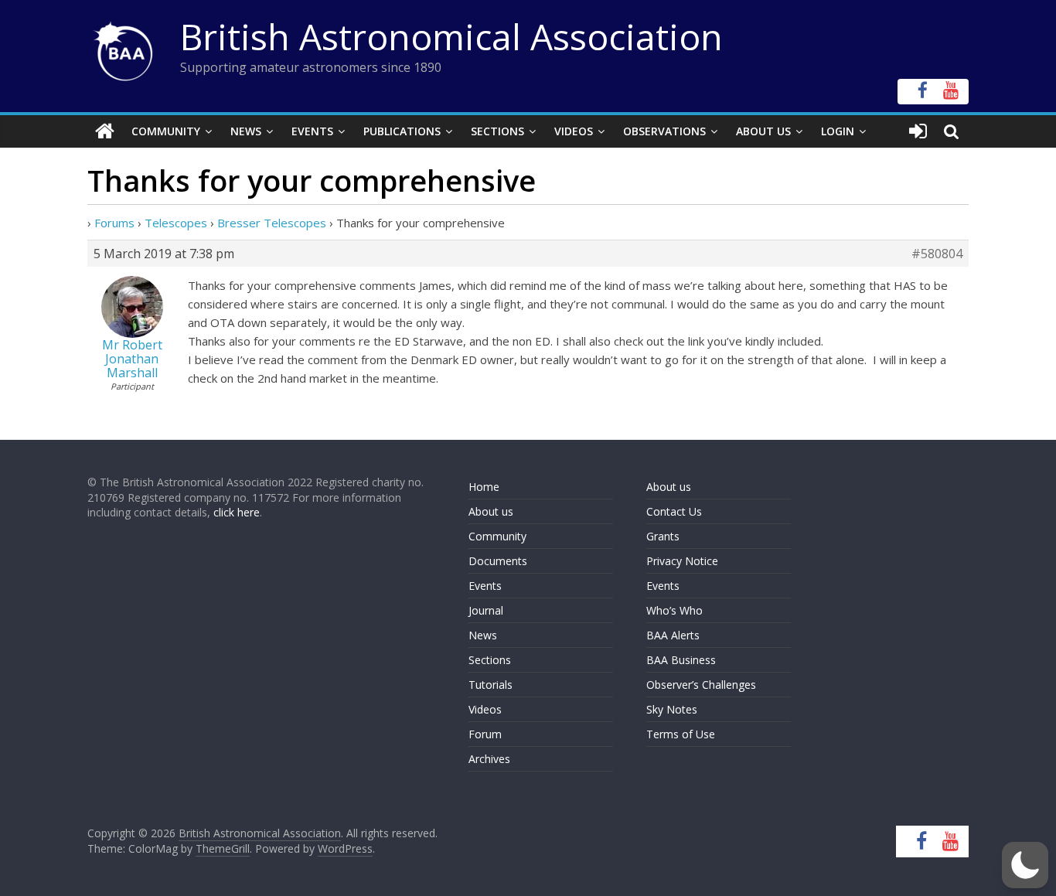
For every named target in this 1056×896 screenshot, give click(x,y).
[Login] (918, 131)
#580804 (936, 254)
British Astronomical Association (451, 36)
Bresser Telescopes (271, 222)
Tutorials (490, 684)
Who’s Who (674, 610)
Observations (664, 131)
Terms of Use (680, 734)
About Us (763, 131)
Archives (489, 758)
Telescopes (176, 222)
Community (165, 131)
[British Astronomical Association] (104, 131)
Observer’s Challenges (701, 684)
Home (483, 486)
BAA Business (681, 659)
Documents (497, 561)
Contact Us (674, 511)
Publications (402, 131)
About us (490, 511)
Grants (663, 536)
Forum (485, 734)
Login (837, 131)
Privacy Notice (682, 561)
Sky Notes (671, 709)
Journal (485, 610)
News (245, 131)
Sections (497, 131)
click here (236, 512)
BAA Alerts (673, 635)
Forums (114, 222)
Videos (573, 131)
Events (312, 131)
